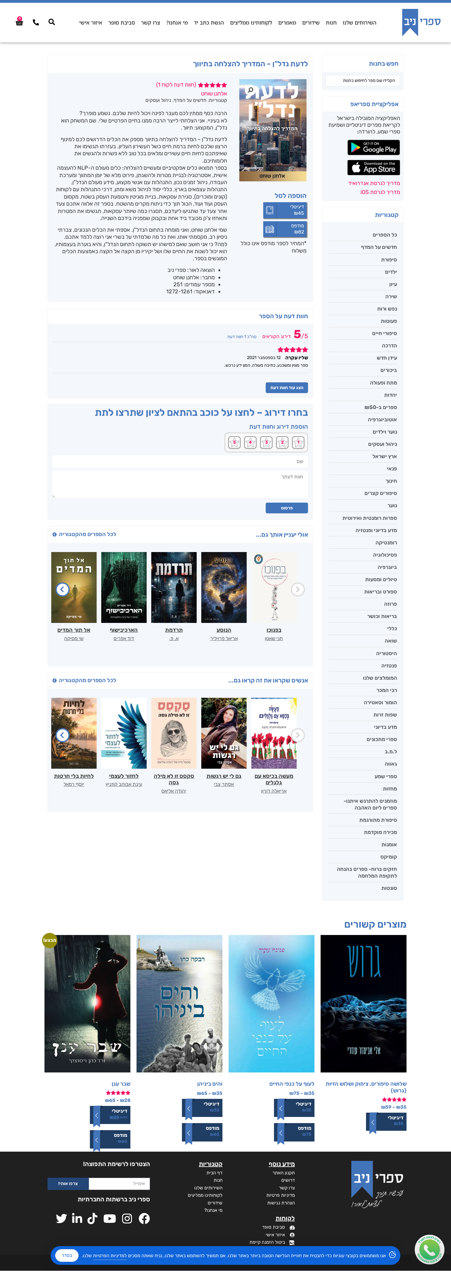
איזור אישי (90, 22)
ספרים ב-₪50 (380, 407)
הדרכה (389, 345)
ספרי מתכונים (382, 739)
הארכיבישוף (124, 630)
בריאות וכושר (382, 616)
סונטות (389, 888)
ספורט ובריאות (380, 592)
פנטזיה (389, 666)
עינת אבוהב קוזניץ (124, 784)
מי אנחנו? (177, 22)
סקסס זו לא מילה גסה (174, 779)
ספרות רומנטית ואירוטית (369, 518)
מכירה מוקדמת (380, 832)
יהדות (390, 395)
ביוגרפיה (387, 567)
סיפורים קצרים (380, 493)
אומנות (389, 844)
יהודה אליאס (173, 791)
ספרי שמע (386, 776)
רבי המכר (386, 690)
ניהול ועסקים (382, 444)
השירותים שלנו (359, 22)
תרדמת (174, 630)
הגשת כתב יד (209, 22)
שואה (391, 641)
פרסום (287, 508)
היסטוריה (386, 653)
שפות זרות (385, 715)
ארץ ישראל (384, 456)
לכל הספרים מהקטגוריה (87, 534)
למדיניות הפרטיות (110, 1255)
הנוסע (224, 630)
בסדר (67, 1255)
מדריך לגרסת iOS (380, 192)
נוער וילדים (385, 432)
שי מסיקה (73, 638)
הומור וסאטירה (380, 702)
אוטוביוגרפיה (382, 419)
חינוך (391, 481)
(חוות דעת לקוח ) (176, 84)
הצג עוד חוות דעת (286, 387)
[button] (250, 90)
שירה (391, 296)
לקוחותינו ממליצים (251, 22)
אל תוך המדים (73, 630)
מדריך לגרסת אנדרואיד (374, 183)
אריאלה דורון (274, 791)
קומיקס (388, 857)
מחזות (390, 789)
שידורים (311, 22)
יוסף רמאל (74, 784)
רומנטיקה (386, 542)
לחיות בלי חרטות (74, 776)
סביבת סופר (121, 22)
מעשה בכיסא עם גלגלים (274, 779)
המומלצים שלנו (380, 678)
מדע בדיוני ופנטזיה (376, 530)
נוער (392, 505)
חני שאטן (274, 638)
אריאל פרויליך (224, 638)
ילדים (391, 272)
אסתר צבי (224, 784)
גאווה (391, 764)
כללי (392, 628)
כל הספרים (385, 235)
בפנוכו (274, 630)
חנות (331, 22)
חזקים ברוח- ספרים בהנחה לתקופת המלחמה (367, 872)
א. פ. (174, 638)
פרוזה (390, 604)
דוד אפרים (124, 638)
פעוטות (389, 321)
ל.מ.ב (391, 751)
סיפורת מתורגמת (378, 820)
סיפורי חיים (384, 333)
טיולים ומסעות (381, 579)
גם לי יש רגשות (223, 776)
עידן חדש (387, 358)
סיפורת (389, 260)
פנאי (392, 469)
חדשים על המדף (379, 247)
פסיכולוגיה (385, 555)
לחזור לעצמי (124, 776)
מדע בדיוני (385, 727)
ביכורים (388, 370)
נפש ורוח (387, 309)
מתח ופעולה (383, 383)
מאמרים (287, 22)
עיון (393, 284)
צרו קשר (150, 22)
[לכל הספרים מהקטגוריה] (54, 534)
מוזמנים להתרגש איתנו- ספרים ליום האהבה (370, 804)
